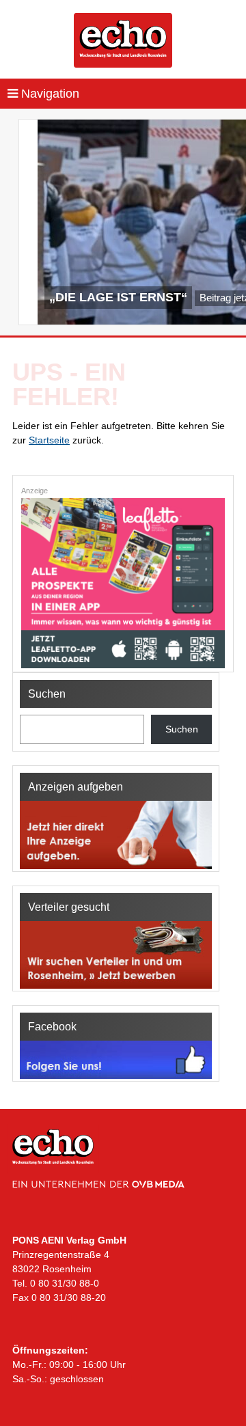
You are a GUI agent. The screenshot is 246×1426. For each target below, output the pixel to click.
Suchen (181, 729)
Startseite (49, 440)
